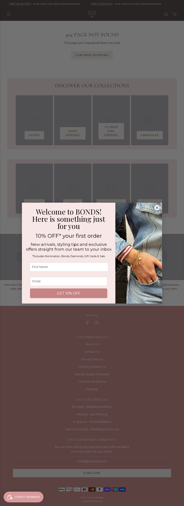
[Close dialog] (157, 208)
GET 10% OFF (68, 293)
